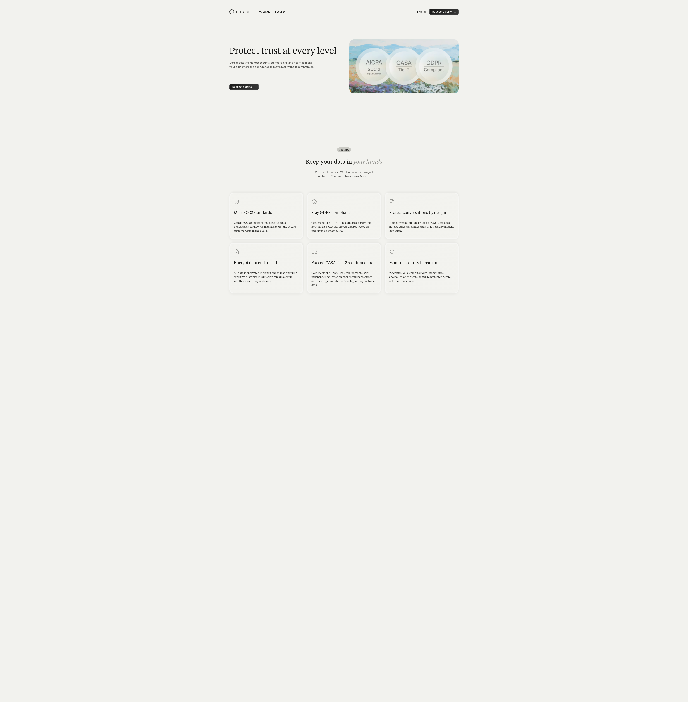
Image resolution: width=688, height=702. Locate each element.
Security (280, 11)
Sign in (421, 11)
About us (264, 11)
